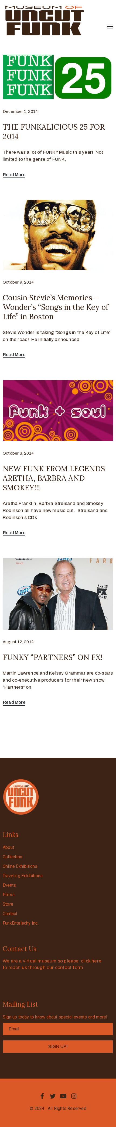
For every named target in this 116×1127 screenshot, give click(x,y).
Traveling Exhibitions (23, 875)
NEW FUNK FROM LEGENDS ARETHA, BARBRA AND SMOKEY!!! (54, 478)
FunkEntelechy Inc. (21, 923)
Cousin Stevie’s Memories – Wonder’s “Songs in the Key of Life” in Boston (55, 307)
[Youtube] (63, 1096)
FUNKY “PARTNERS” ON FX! (53, 657)
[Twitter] (52, 1096)
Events (9, 885)
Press (9, 894)
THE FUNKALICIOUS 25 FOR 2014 (54, 131)
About (8, 847)
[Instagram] (74, 1096)
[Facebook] (42, 1096)
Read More (14, 174)
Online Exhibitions (20, 866)
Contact (10, 913)
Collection (12, 856)
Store (8, 904)
